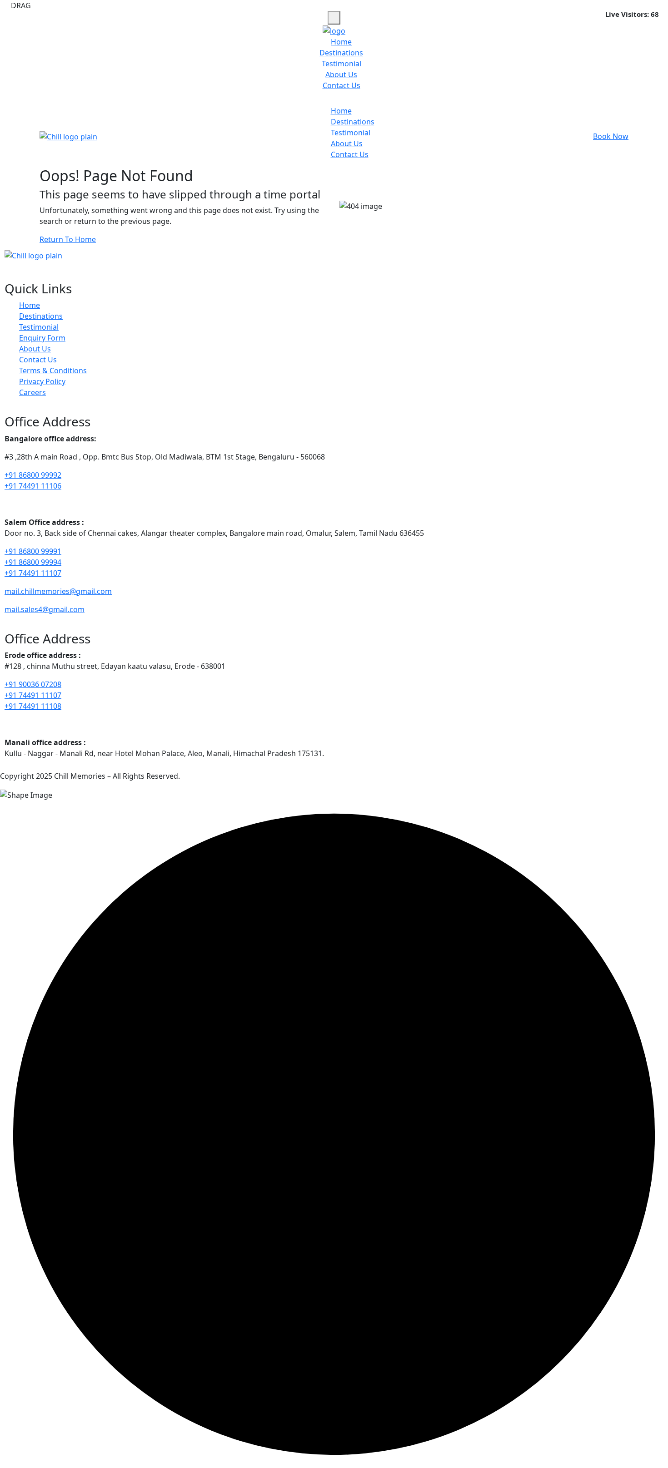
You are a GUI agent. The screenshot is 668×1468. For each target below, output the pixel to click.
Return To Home (68, 239)
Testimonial (341, 64)
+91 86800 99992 (33, 475)
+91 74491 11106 (33, 486)
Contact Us (341, 85)
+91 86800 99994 (33, 562)
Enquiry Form (42, 338)
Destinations (341, 53)
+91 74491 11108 (33, 706)
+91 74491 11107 (33, 573)
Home (341, 42)
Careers (32, 392)
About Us (341, 74)
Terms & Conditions (53, 371)
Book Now (610, 136)
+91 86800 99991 (33, 551)
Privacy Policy (42, 381)
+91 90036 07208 (33, 684)
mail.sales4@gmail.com (45, 609)
